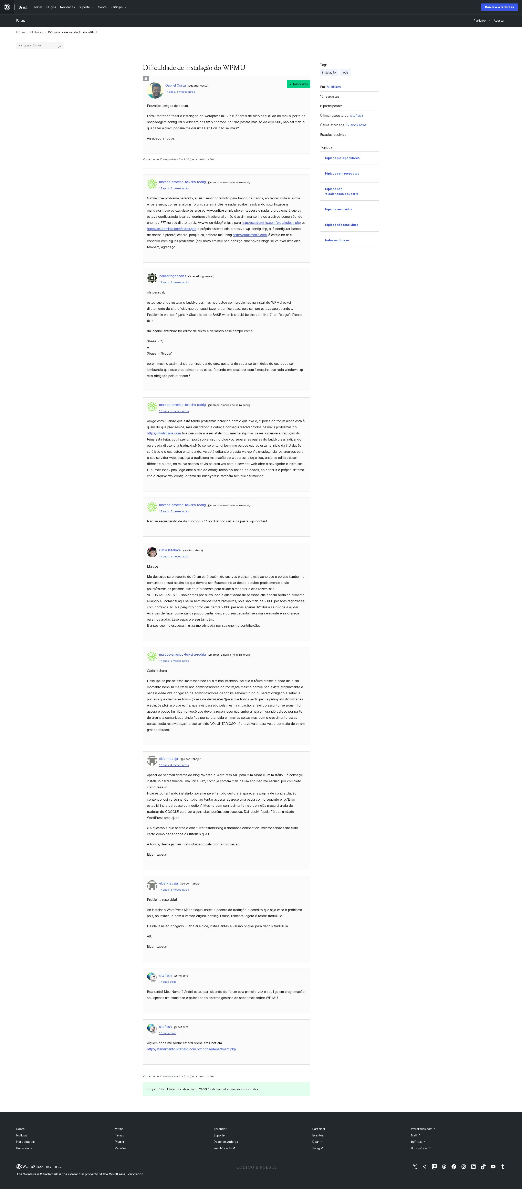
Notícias (21, 1135)
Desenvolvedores (226, 1141)
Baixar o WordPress (499, 7)
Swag (317, 1148)
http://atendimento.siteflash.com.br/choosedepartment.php (191, 1049)
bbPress (418, 1141)
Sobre (20, 1129)
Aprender (220, 1129)
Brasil (58, 1167)
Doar (317, 1141)
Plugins (120, 1141)
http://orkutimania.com (250, 235)
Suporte (219, 1135)
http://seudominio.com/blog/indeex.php (271, 223)
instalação (329, 72)
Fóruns (20, 20)
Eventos (317, 1135)
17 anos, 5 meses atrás (174, 282)
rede (345, 72)
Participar (318, 1129)
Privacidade (24, 1148)
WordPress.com (423, 1129)
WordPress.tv (224, 1148)
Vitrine (119, 1129)
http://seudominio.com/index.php (171, 229)
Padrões (120, 1148)
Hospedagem (25, 1141)
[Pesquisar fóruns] (60, 45)
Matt (416, 1135)
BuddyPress (421, 1148)
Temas (119, 1135)
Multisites (36, 32)
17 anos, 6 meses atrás (180, 91)
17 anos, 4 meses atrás (174, 765)
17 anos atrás (167, 981)
